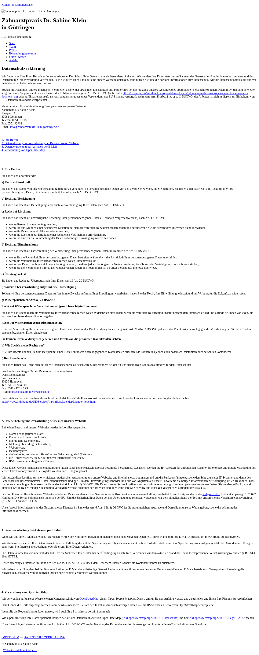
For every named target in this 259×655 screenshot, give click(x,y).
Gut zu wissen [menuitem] (17, 56)
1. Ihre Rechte (10, 139)
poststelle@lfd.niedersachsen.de (30, 391)
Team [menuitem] (12, 46)
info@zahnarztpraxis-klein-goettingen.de (34, 126)
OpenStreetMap (88, 598)
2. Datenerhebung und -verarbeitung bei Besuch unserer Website (40, 143)
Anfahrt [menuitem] (13, 60)
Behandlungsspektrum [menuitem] (22, 53)
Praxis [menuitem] (12, 50)
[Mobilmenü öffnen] (3, 37)
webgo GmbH (211, 494)
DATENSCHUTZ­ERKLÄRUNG (44, 637)
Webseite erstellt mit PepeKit (20, 650)
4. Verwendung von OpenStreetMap (23, 150)
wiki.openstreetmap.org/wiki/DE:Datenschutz (149, 618)
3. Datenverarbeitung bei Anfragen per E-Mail (29, 146)
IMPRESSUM (10, 637)
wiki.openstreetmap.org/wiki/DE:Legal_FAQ (215, 618)
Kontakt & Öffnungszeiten (17, 4)
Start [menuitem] (12, 43)
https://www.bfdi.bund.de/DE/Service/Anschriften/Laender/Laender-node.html (49, 401)
